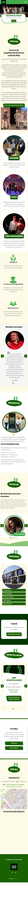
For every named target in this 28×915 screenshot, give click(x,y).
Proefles (14, 743)
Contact (14, 20)
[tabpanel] (14, 356)
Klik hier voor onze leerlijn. (14, 105)
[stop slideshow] (16, 30)
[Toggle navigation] (25, 2)
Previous (2, 356)
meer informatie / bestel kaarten (14, 698)
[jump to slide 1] (13, 30)
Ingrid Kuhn (16, 878)
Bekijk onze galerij (14, 634)
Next (25, 356)
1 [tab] (13, 434)
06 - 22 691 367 (23, 781)
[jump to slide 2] (14, 30)
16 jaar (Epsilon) (7, 603)
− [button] (2, 793)
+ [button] (2, 791)
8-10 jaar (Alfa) (7, 590)
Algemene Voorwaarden (14, 859)
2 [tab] (14, 708)
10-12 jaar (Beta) (7, 593)
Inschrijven (14, 748)
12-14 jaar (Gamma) (8, 597)
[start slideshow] (12, 30)
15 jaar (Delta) (7, 600)
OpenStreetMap (24, 808)
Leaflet (19, 808)
